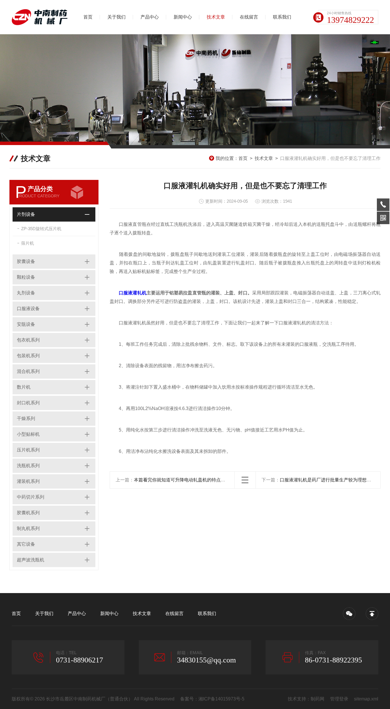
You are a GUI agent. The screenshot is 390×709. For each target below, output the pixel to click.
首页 (88, 17)
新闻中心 (183, 17)
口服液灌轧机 (132, 292)
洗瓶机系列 (28, 465)
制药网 (317, 698)
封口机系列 (28, 402)
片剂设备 (26, 214)
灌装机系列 (28, 481)
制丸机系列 (28, 528)
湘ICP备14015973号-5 (221, 698)
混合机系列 (28, 371)
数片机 (24, 387)
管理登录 (339, 698)
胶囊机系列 (28, 512)
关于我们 (116, 17)
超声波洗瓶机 (30, 559)
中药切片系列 (30, 497)
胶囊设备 (26, 261)
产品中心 (149, 17)
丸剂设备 (26, 292)
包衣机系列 (28, 340)
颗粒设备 (26, 277)
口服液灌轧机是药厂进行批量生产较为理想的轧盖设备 (334, 479)
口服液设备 (28, 308)
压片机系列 (28, 449)
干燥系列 (26, 418)
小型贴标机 (28, 434)
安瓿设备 (26, 324)
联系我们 (282, 17)
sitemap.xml (366, 698)
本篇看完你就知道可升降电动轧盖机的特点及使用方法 (189, 479)
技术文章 (216, 17)
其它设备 (26, 544)
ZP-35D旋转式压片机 (41, 228)
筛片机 (27, 243)
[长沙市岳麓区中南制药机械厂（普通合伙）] (42, 17)
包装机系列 (28, 355)
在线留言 (249, 17)
